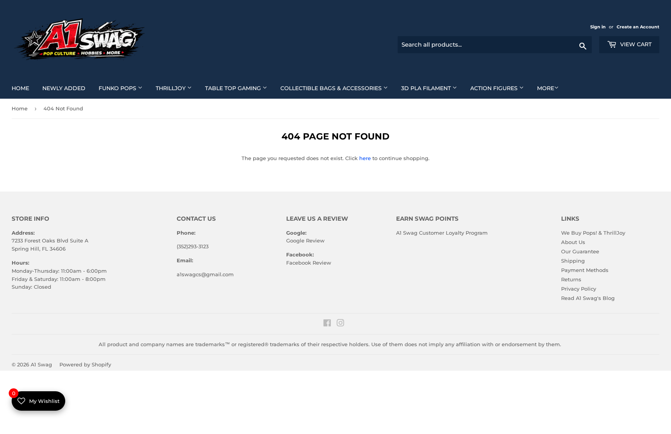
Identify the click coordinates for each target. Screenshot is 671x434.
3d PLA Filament (432, 88)
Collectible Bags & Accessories (337, 88)
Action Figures (500, 88)
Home (23, 88)
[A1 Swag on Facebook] (327, 324)
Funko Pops (123, 88)
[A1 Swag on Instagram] (340, 324)
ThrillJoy (177, 88)
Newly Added (66, 88)
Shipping (573, 261)
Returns (571, 279)
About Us (573, 242)
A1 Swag (41, 364)
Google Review (305, 240)
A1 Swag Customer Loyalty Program (442, 233)
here (365, 158)
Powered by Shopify (85, 364)
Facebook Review (308, 263)
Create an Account (638, 27)
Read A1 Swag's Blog (588, 298)
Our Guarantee (580, 251)
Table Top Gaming (239, 88)
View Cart (635, 44)
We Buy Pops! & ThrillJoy (593, 233)
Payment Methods (584, 270)
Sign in (598, 27)
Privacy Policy (578, 289)
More (545, 88)
